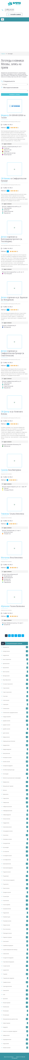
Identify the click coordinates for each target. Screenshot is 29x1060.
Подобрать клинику (14, 94)
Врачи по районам (20, 1056)
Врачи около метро (8, 1056)
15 (19, 635)
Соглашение (14, 1058)
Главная (3, 53)
